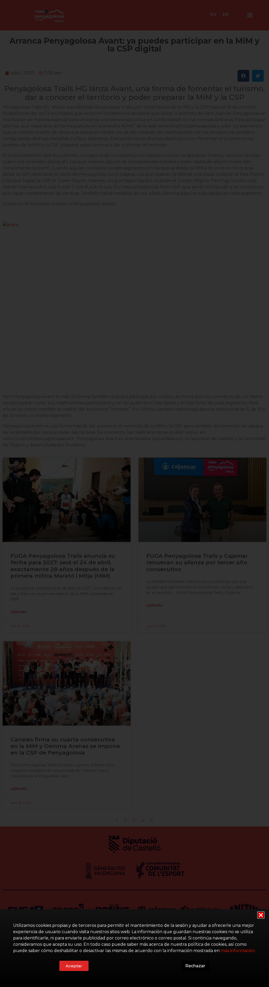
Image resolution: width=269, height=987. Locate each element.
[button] (261, 915)
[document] (134, 493)
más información (238, 950)
